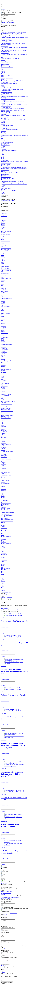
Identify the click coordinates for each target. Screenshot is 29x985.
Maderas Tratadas (15, 161)
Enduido (15, 83)
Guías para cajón (5, 395)
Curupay (6, 181)
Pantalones (3, 447)
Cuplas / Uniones (15, 47)
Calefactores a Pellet (6, 475)
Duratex (3, 192)
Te (1, 282)
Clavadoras (3, 126)
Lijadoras (3, 355)
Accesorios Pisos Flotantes (7, 167)
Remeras (3, 448)
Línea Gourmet (4, 140)
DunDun (7, 64)
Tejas (9, 51)
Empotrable (9, 150)
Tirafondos (8, 115)
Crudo (9, 188)
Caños (6, 47)
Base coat (3, 86)
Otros (7, 40)
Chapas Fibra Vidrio (18, 50)
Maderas (3, 33)
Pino (2, 175)
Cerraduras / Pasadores (16, 104)
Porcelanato (9, 58)
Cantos (9, 184)
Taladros (3, 359)
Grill (2, 152)
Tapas (2, 262)
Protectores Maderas (18, 96)
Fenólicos (20, 184)
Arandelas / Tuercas (16, 115)
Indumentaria (4, 118)
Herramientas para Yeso (6, 92)
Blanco (2, 188)
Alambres (3, 40)
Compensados (14, 184)
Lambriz (10, 78)
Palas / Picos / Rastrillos (6, 413)
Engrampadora (10, 126)
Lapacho (11, 181)
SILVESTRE (13, 913)
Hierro (2, 228)
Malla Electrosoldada (6, 231)
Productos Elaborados (6, 163)
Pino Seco (11, 178)
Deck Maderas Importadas (7, 515)
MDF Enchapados (5, 568)
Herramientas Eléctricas (6, 87)
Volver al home (4, 608)
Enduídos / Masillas (5, 75)
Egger (2, 186)
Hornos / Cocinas (5, 142)
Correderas (3, 113)
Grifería (5, 61)
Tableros (3, 182)
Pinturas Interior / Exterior (7, 67)
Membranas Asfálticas (20, 43)
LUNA (5, 914)
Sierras (2, 358)
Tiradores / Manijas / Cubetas (8, 401)
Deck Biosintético (18, 167)
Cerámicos (3, 58)
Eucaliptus (3, 178)
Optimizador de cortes (17, 33)
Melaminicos (8, 33)
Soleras (18, 80)
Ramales (3, 260)
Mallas (10, 40)
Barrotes (7, 172)
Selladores (3, 131)
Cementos (8, 37)
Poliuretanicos (16, 101)
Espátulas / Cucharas (14, 108)
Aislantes (3, 71)
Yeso (11, 75)
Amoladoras (9, 89)
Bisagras (8, 104)
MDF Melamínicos (5, 569)
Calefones (18, 135)
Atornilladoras (16, 89)
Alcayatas (3, 104)
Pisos (2, 57)
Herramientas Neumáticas (7, 125)
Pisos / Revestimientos (6, 165)
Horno (2, 154)
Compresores (4, 90)
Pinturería (3, 65)
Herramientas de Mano (6, 107)
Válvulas (25, 54)
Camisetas (11, 119)
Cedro (2, 181)
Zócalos (3, 172)
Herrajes (3, 103)
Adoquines (3, 37)
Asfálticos (3, 43)
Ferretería (20, 32)
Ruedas (14, 113)
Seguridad (3, 97)
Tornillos (22, 80)
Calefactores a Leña (11, 135)
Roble (17, 181)
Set (12, 129)
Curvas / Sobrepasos (18, 54)
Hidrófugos (9, 43)
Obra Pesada (4, 36)
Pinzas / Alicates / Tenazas (7, 415)
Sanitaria (3, 60)
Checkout (3, 972)
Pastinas (3, 64)
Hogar (24, 32)
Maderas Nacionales (6, 161)
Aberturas (3, 146)
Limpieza (3, 122)
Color (6, 188)
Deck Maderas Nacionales (17, 168)
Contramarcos (12, 172)
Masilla (2, 85)
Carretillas (15, 129)
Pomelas (3, 399)
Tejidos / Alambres (5, 39)
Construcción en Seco (12, 32)
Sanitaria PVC (4, 46)
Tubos (2, 55)
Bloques (17, 37)
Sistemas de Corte (5, 416)
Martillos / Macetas (5, 409)
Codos (9, 47)
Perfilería (3, 79)
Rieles (11, 113)
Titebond (3, 132)
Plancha (2, 157)
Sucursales (3, 595)
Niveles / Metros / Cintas (11, 110)
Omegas (14, 80)
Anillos (2, 47)
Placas (2, 74)
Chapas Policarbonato (6, 270)
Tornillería (3, 114)
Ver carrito (3, 965)
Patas (2, 398)
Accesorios (9, 80)
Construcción (4, 32)
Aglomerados (4, 184)
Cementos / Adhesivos (6, 62)
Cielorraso (25, 161)
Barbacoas (3, 149)
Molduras (3, 78)
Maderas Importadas (6, 179)
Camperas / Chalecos (19, 119)
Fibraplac (3, 189)
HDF (15, 191)
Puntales (3, 232)
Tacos (2, 436)
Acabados (3, 96)
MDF (21, 161)
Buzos (2, 119)
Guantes (26, 119)
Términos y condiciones (6, 597)
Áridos (13, 37)
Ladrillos (21, 37)
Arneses (3, 99)
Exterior (3, 83)
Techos (2, 48)
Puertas (2, 147)
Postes (4, 175)
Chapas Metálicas (5, 50)
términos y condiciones (10, 948)
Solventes (25, 96)
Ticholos (3, 225)
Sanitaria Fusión (5, 53)
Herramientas (4, 128)
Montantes (3, 80)
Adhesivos (3, 100)
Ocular (10, 99)
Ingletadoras (4, 354)
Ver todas (16, 609)
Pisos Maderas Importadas (7, 519)
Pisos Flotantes (15, 58)
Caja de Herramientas (6, 129)
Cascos (7, 99)
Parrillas (11, 142)
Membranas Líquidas (6, 44)
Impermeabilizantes (5, 41)
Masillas (8, 96)
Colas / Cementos (5, 101)
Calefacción (3, 133)
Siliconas (22, 101)
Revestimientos (4, 82)
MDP (12, 191)
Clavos (2, 117)
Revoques (3, 227)
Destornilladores (5, 108)
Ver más (26, 37)
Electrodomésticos (5, 143)
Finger (25, 184)
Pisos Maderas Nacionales (7, 521)
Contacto (8, 595)
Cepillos (22, 89)
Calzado (6, 119)
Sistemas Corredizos (6, 111)
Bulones (23, 115)
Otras (14, 181)
